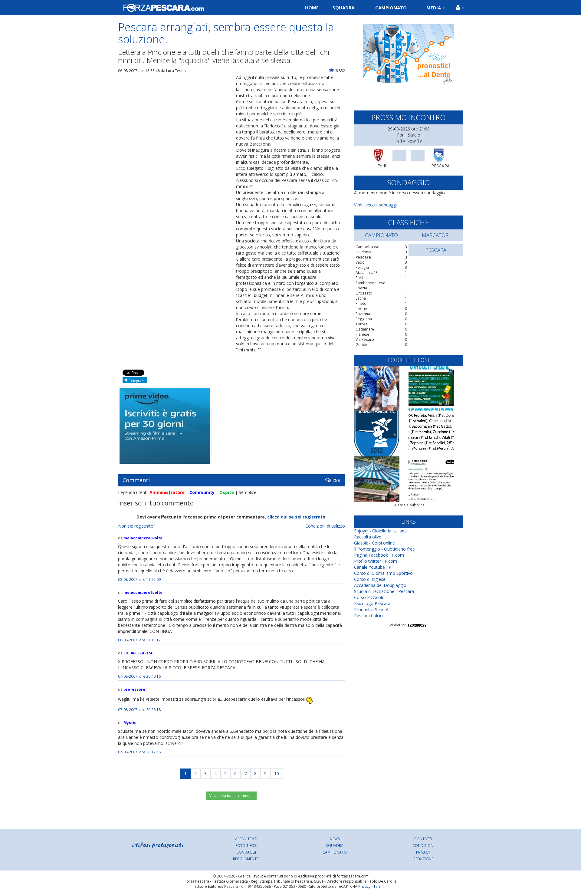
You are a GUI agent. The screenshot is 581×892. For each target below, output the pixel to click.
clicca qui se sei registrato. (297, 517)
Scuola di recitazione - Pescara (384, 591)
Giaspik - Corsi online (374, 543)
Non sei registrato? (136, 526)
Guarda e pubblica (408, 505)
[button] (460, 7)
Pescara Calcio (368, 615)
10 (276, 773)
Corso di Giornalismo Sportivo (383, 573)
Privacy (423, 852)
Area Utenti (246, 838)
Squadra (343, 8)
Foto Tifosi (246, 845)
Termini (379, 886)
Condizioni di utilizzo (325, 526)
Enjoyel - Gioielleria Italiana (380, 531)
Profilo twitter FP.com (375, 561)
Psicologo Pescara (372, 603)
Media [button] (434, 8)
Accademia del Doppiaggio (380, 585)
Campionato (391, 8)
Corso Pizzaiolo (369, 597)
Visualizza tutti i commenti (231, 795)
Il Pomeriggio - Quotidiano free (384, 549)
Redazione (423, 858)
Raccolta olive (367, 537)
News (335, 838)
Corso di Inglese (370, 579)
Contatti (423, 838)
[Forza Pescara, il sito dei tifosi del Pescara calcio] (202, 7)
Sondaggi (246, 852)
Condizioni (423, 845)
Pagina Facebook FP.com (379, 555)
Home (312, 8)
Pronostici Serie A (371, 609)
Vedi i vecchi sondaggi (375, 205)
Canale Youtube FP (372, 567)
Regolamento (246, 858)
